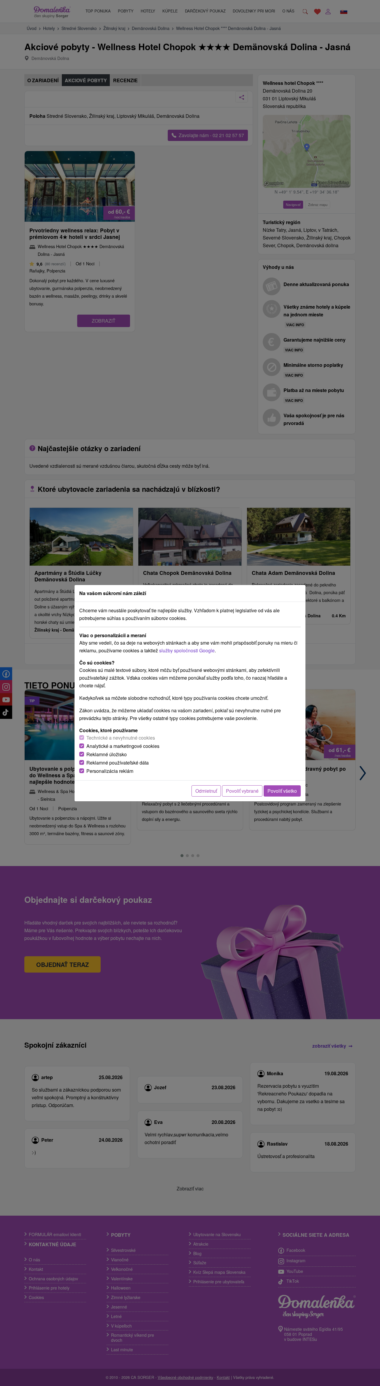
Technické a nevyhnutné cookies (120, 737)
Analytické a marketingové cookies (122, 746)
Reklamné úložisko (106, 754)
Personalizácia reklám (109, 770)
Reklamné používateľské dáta (117, 762)
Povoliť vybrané (242, 790)
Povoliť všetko (282, 790)
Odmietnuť (206, 790)
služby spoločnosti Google (187, 650)
